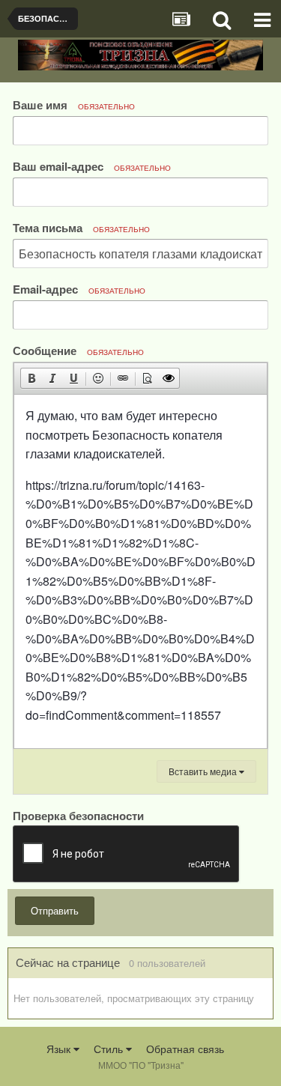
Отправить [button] (55, 910)
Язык (59, 1048)
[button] (31, 378)
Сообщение (78, 350)
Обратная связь (185, 1048)
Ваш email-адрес (92, 166)
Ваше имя (74, 104)
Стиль (110, 1048)
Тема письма (81, 227)
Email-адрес (79, 289)
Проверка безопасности (78, 814)
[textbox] (140, 571)
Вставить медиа (204, 771)
